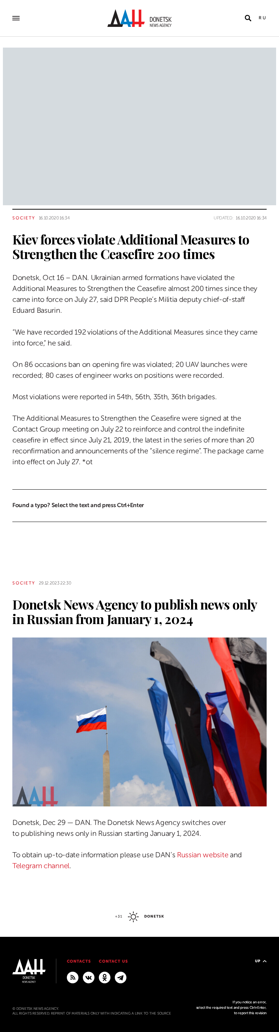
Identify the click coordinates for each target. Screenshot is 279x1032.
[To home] (139, 18)
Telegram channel (40, 866)
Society (23, 217)
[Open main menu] (16, 18)
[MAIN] (120, 977)
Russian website (202, 855)
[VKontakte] (88, 977)
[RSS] (72, 977)
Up (257, 961)
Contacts (79, 961)
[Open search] (248, 18)
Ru (263, 17)
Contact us (113, 961)
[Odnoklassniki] (104, 977)
